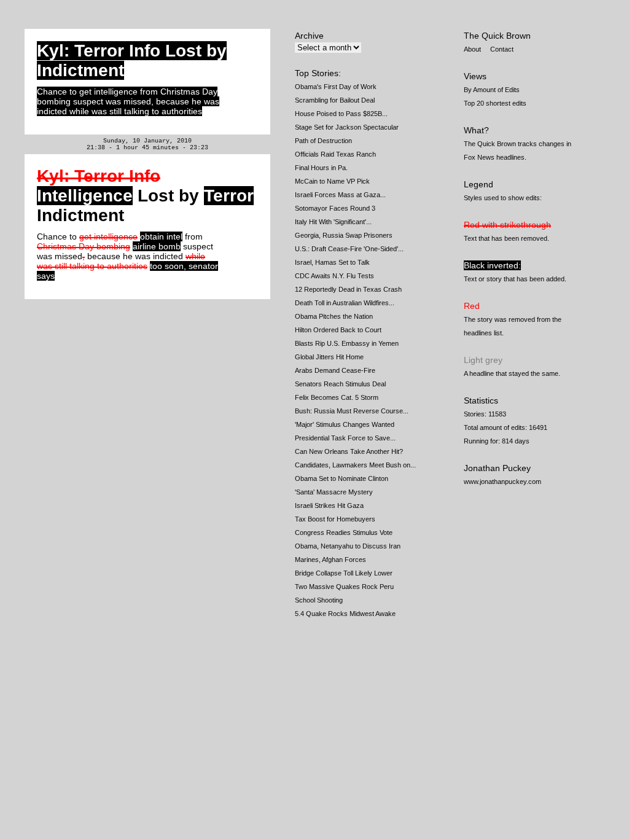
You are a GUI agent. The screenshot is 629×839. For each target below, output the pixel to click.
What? (476, 130)
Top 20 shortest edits (495, 103)
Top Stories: (318, 73)
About (472, 49)
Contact (502, 49)
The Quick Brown (497, 36)
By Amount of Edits (492, 89)
